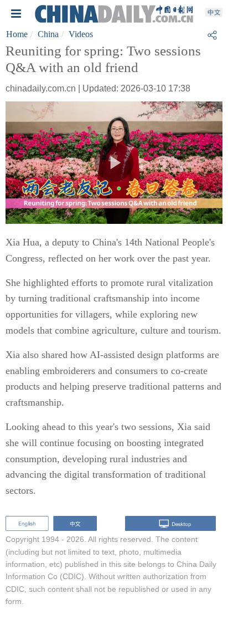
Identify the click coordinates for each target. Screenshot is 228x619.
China (48, 34)
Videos (81, 34)
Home (17, 34)
